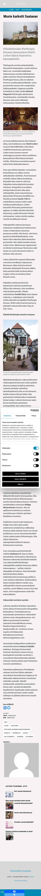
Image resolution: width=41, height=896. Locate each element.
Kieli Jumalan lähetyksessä (22, 791)
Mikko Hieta (12, 715)
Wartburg (20, 736)
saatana (25, 733)
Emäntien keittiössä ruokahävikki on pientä (19, 831)
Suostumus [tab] (7, 415)
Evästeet (31, 876)
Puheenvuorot (27, 10)
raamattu (7, 733)
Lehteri (20, 4)
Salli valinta (20, 479)
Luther (6, 726)
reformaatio (16, 733)
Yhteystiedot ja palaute (20, 871)
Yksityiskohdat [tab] (20, 415)
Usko (17, 10)
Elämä (11, 10)
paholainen (14, 726)
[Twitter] (8, 707)
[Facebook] (14, 891)
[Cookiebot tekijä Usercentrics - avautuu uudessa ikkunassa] (30, 410)
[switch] (36, 453)
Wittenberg (29, 736)
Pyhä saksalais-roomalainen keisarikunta (17, 729)
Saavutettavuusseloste (20, 880)
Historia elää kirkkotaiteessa (23, 813)
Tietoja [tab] (33, 415)
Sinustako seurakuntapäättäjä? (24, 822)
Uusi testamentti (9, 736)
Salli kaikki (20, 474)
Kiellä (20, 484)
